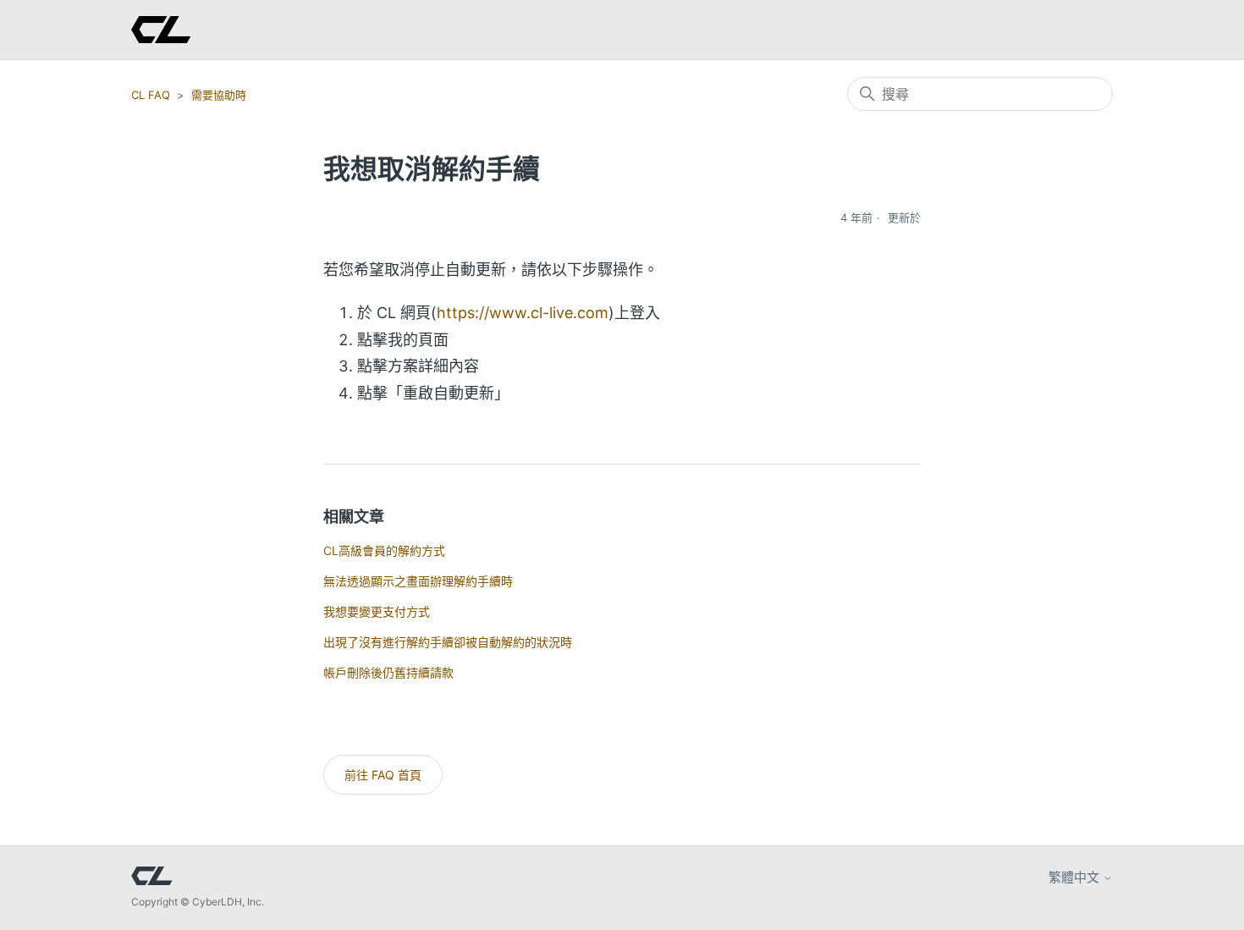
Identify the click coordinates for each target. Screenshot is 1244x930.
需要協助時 (218, 95)
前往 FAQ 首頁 (382, 775)
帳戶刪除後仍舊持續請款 (388, 672)
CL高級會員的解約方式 (384, 550)
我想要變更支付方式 (376, 611)
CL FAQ (150, 95)
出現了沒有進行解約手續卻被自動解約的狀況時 (447, 642)
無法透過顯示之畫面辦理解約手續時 (418, 581)
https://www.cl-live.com (522, 313)
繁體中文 (1076, 877)
